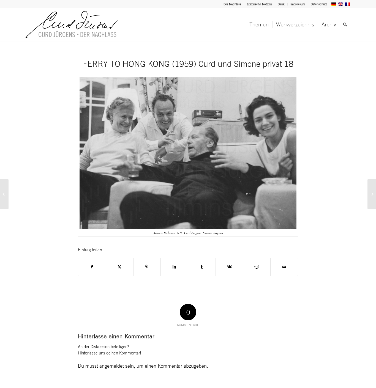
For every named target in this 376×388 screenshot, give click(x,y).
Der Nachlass (232, 4)
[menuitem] (232, 4)
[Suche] (345, 24)
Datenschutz (319, 4)
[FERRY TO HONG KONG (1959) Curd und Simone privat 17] (4, 194)
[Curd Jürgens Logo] (72, 24)
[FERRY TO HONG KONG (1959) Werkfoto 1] (371, 194)
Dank (281, 4)
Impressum (297, 4)
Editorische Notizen (259, 4)
